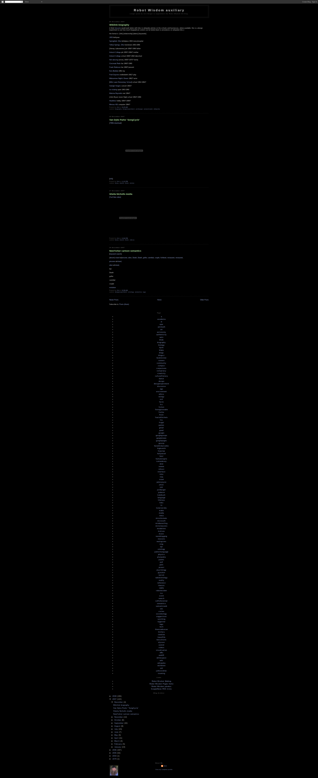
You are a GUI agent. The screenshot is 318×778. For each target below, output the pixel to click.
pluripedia (161, 557)
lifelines (161, 500)
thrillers (161, 632)
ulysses (161, 642)
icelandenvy (161, 461)
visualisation (161, 650)
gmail (161, 428)
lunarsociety (161, 508)
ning (161, 544)
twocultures (161, 640)
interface (161, 472)
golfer (145, 258)
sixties (132, 183)
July (116, 729)
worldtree (161, 665)
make (161, 510)
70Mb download (115, 123)
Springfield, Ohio (115, 41)
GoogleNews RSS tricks (161, 689)
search (161, 598)
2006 (114, 750)
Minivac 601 (113, 104)
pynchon (161, 572)
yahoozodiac (161, 671)
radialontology (161, 578)
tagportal (161, 622)
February (118, 744)
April (116, 738)
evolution (112, 287)
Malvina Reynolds (115, 93)
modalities (161, 528)
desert (112, 258)
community (161, 363)
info (111, 179)
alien (130, 258)
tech (161, 627)
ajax (161, 324)
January (118, 747)
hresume (118, 28)
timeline (161, 635)
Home (159, 300)
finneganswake (161, 410)
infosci (161, 469)
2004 (114, 756)
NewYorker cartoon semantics (125, 251)
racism (161, 575)
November (119, 717)
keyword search (115, 254)
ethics (161, 394)
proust (161, 567)
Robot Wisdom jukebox (161, 686)
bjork (161, 347)
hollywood (161, 454)
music (127, 183)
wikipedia (157, 109)
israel (161, 479)
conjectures (161, 368)
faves (117, 183)
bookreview (161, 358)
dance (161, 379)
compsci (161, 366)
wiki (161, 660)
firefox (161, 412)
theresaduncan (161, 629)
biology (161, 345)
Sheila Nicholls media (120, 194)
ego (161, 389)
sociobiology (161, 614)
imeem (122, 183)
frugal (161, 422)
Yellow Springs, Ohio (116, 45)
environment (161, 391)
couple (157, 258)
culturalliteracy (161, 376)
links (161, 503)
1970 (114, 759)
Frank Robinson (115, 67)
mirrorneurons (161, 526)
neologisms (161, 541)
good (161, 430)
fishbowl (163, 258)
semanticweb (148, 109)
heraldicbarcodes (161, 446)
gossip (161, 443)
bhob (161, 340)
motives (161, 531)
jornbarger (139, 109)
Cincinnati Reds (115, 63)
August (117, 726)
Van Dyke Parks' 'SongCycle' (124, 120)
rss (161, 593)
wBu (161, 653)
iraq (161, 477)
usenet (161, 645)
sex (161, 609)
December (119, 702)
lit (161, 505)
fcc (161, 404)
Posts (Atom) (124, 304)
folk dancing (113, 60)
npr (161, 547)
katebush (161, 495)
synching (161, 619)
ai (161, 322)
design (161, 381)
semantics (138, 292)
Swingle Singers (115, 86)
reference (161, 583)
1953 (111, 37)
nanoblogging (161, 536)
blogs (161, 353)
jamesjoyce (161, 482)
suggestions (161, 616)
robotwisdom (161, 591)
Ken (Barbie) (113, 71)
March (117, 741)
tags (144, 292)
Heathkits (112, 101)
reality (161, 580)
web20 (161, 655)
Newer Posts (114, 300)
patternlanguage (161, 552)
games (161, 425)
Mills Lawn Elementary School (121, 82)
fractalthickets (161, 417)
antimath (161, 327)
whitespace (161, 658)
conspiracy (161, 371)
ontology (131, 292)
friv (161, 420)
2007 (114, 699)
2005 (114, 753)
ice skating (113, 90)
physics (161, 554)
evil (161, 399)
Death (135, 258)
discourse (161, 386)
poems (161, 560)
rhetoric (161, 585)
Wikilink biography (119, 25)
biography (118, 109)
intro (161, 474)
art (161, 329)
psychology (161, 570)
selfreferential (161, 601)
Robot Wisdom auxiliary (159, 10)
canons (161, 360)
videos (132, 240)
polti (161, 565)
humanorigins (161, 459)
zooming (161, 673)
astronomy (161, 332)
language (161, 498)
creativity (161, 373)
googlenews (162, 438)
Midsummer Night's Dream (118, 78)
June (116, 732)
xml (161, 668)
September (119, 723)
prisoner (124, 258)
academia (161, 319)
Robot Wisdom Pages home (161, 684)
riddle (161, 588)
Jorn (165, 766)
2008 (114, 696)
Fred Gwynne (114, 75)
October (118, 720)
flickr (161, 415)
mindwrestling (161, 523)
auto (161, 337)
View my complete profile (164, 769)
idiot (161, 464)
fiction (161, 407)
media (161, 513)
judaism (161, 492)
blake (161, 350)
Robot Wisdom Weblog (161, 681)
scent (161, 596)
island (117, 258)
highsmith (161, 448)
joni (161, 487)
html (161, 456)
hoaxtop (161, 451)
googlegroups (161, 435)
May (116, 735)
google (161, 433)
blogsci (161, 355)
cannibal (151, 258)
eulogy (161, 397)
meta (161, 516)
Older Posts (204, 300)
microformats (161, 518)
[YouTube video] (115, 197)
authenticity (161, 335)
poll (161, 562)
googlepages (161, 441)
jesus (161, 485)
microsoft (161, 521)
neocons (161, 539)
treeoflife (161, 637)
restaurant (171, 258)
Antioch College (115, 52)
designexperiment (129, 109)
